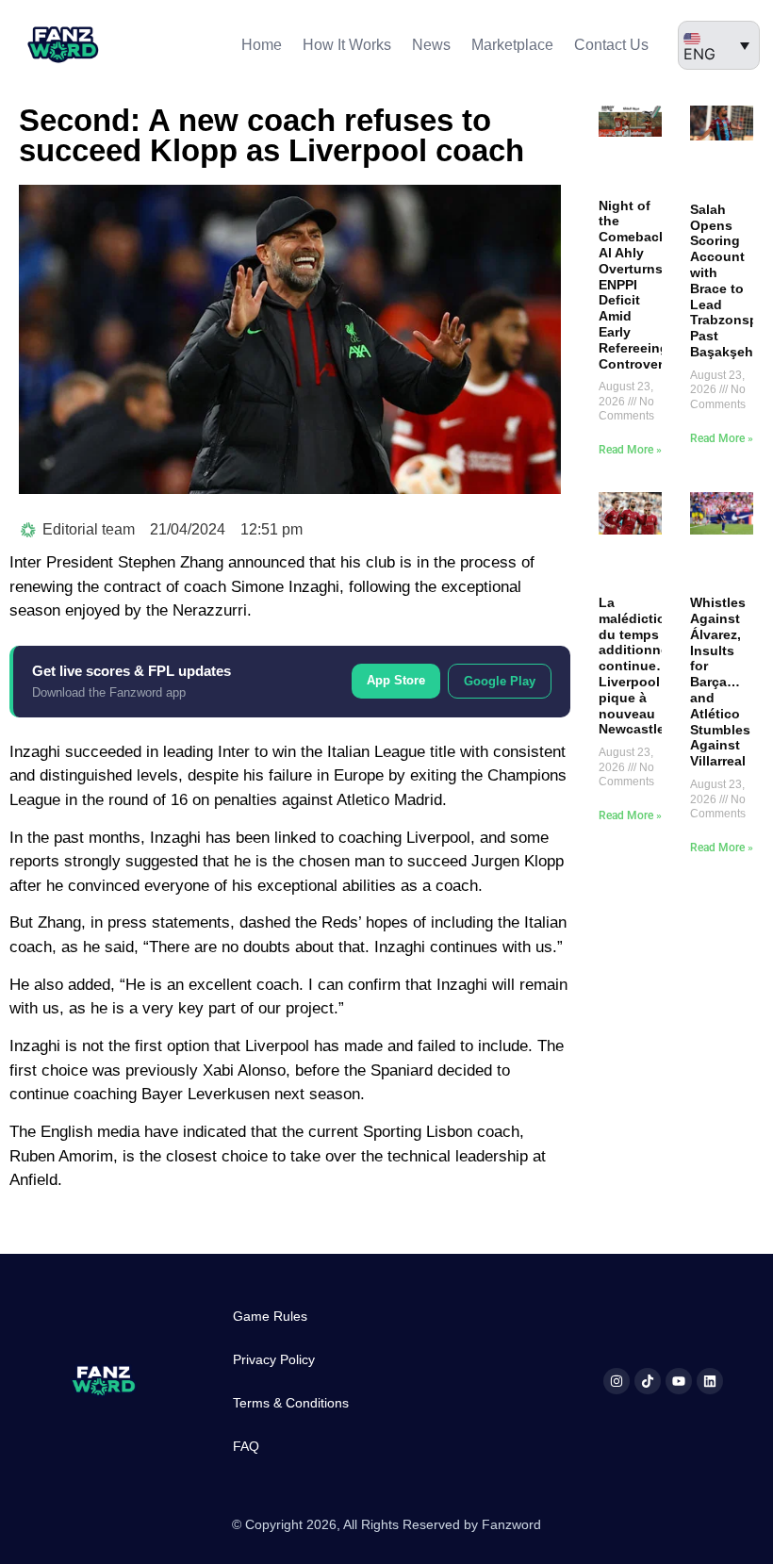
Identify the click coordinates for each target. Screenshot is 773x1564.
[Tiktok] (647, 1381)
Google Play (499, 681)
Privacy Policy (274, 1359)
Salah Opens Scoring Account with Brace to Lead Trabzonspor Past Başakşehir (730, 280)
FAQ (246, 1446)
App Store (396, 680)
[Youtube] (679, 1381)
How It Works (347, 45)
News (431, 45)
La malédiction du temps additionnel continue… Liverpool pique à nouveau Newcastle (636, 665)
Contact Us (611, 45)
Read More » (630, 449)
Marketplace (512, 45)
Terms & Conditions (291, 1402)
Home (261, 45)
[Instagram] (616, 1381)
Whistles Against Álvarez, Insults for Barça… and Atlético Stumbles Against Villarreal (720, 681)
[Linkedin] (710, 1381)
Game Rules (270, 1316)
